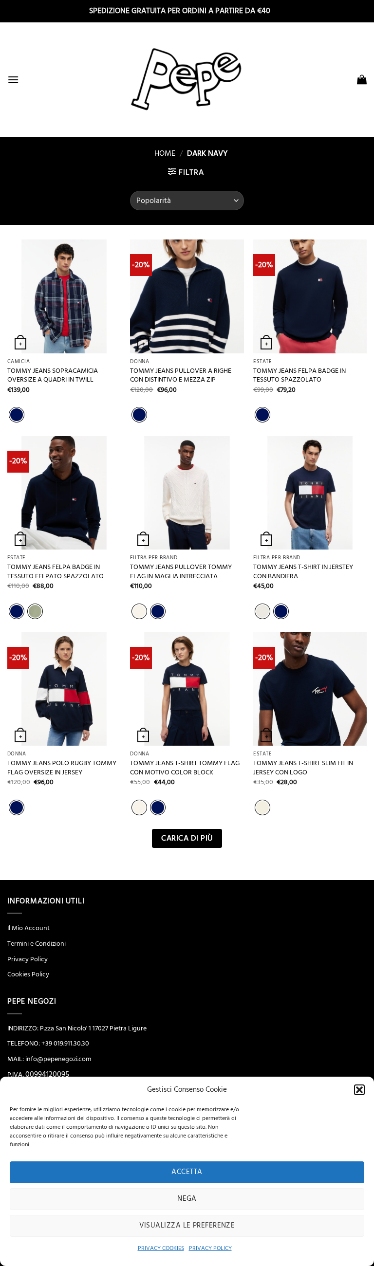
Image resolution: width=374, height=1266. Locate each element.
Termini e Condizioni (36, 944)
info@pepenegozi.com (58, 1059)
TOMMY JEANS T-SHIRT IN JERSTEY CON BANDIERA (303, 572)
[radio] (16, 414)
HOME (161, 153)
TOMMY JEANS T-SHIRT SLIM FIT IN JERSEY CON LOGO (303, 768)
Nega (187, 1198)
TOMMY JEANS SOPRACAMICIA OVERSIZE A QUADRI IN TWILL (52, 376)
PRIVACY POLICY (210, 1248)
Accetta (186, 1172)
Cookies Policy (28, 974)
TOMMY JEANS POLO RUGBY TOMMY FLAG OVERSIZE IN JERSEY (61, 768)
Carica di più (186, 838)
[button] (359, 1090)
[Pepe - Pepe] (187, 79)
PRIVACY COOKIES (161, 1248)
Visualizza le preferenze (187, 1225)
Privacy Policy (27, 959)
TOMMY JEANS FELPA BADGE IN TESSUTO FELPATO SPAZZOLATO (55, 572)
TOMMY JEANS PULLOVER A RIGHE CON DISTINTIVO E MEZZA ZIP (180, 376)
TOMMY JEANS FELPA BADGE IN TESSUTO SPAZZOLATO (299, 376)
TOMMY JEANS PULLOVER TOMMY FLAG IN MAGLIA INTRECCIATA (181, 572)
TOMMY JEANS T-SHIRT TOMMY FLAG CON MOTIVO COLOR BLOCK (185, 768)
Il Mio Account (28, 928)
